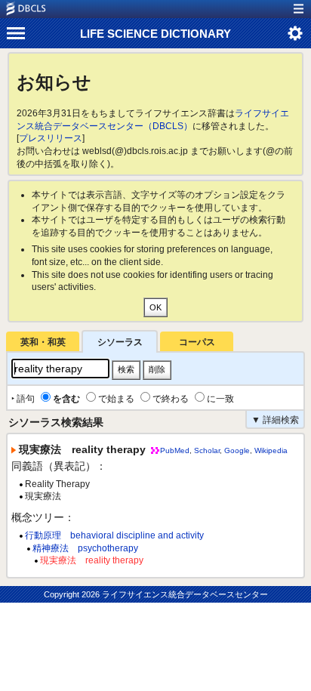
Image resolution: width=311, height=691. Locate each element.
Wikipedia (271, 450)
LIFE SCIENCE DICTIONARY (155, 33)
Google (237, 450)
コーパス (197, 342)
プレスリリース (50, 138)
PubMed (174, 450)
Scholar (207, 450)
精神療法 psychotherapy (85, 548)
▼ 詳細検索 (275, 420)
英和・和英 (43, 342)
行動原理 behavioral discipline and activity (114, 535)
